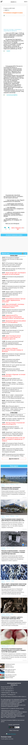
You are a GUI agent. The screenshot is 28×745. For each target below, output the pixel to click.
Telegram (18, 228)
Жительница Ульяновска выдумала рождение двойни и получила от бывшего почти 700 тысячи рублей (13, 650)
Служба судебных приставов (7, 738)
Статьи (17, 484)
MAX (12, 228)
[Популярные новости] (25, 253)
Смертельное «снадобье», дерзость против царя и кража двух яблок (12, 617)
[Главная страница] (13, 1)
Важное (2, 484)
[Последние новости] (22, 253)
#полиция (3, 549)
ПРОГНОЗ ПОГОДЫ (9, 29)
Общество (12, 484)
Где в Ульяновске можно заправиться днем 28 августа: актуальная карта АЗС (12, 519)
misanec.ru (23, 696)
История (3, 614)
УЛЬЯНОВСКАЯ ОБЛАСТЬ (10, 30)
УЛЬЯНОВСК (18, 29)
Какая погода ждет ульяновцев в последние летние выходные (11, 488)
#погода (3, 485)
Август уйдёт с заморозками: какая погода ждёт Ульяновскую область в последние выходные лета (13, 585)
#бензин (3, 517)
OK (18, 229)
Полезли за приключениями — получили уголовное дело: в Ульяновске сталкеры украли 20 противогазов (13, 552)
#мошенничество (4, 647)
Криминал (3, 547)
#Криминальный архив (5, 615)
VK (22, 228)
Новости (7, 484)
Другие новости (14, 458)
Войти (25, 1)
